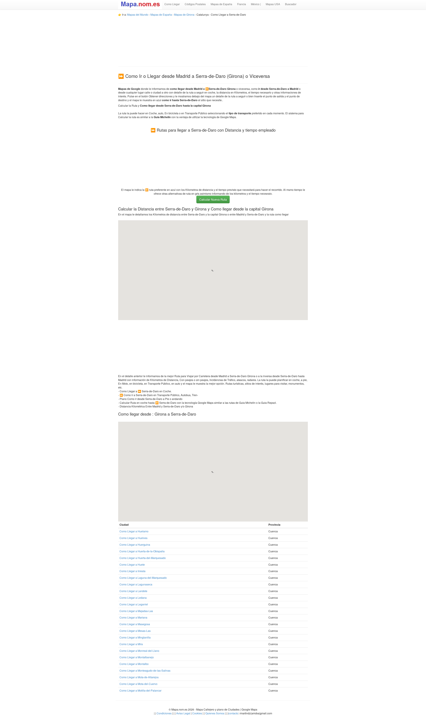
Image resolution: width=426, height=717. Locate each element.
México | (256, 4)
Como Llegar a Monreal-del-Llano (139, 651)
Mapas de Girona (184, 14)
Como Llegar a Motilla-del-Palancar (140, 690)
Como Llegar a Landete (133, 591)
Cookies (197, 713)
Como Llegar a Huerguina (134, 544)
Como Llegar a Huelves (133, 538)
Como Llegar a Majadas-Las (136, 611)
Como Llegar (172, 4)
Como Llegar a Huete (132, 564)
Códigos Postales (195, 4)
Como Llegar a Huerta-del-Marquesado (142, 558)
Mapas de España (221, 4)
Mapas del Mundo (137, 14)
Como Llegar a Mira (131, 644)
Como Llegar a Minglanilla (135, 637)
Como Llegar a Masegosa (134, 624)
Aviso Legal (183, 713)
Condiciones (164, 713)
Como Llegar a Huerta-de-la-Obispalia (142, 551)
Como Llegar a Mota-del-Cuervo (138, 684)
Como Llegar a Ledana (133, 598)
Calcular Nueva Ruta (213, 199)
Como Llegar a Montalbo (134, 664)
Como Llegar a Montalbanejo (136, 657)
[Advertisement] (213, 40)
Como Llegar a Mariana (133, 617)
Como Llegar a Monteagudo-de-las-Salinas (144, 670)
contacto (233, 713)
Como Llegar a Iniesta (132, 571)
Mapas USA (273, 4)
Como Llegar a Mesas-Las (135, 631)
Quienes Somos (215, 713)
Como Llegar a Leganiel (133, 604)
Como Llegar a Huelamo (133, 531)
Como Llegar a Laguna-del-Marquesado (143, 578)
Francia (241, 4)
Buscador (290, 4)
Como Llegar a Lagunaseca (135, 584)
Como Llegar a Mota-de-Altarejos (139, 677)
